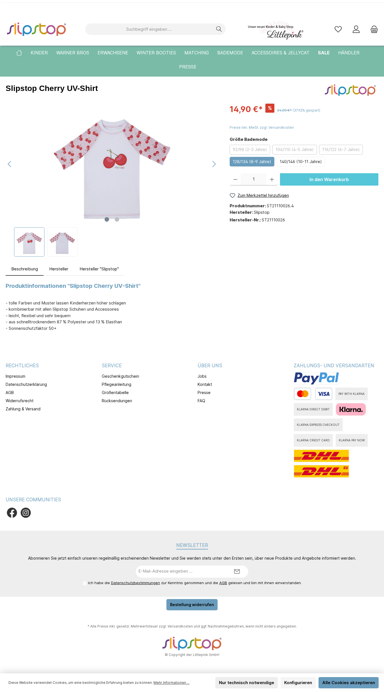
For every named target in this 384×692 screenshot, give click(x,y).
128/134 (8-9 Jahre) (252, 161)
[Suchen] (219, 29)
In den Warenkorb (329, 179)
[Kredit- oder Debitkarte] (313, 394)
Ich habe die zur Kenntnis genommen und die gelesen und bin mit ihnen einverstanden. (195, 582)
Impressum (15, 376)
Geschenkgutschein (120, 376)
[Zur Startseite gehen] (36, 29)
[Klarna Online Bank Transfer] (351, 409)
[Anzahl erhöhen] (272, 179)
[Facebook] (12, 512)
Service (112, 365)
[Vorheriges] (10, 164)
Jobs (202, 376)
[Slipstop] (350, 89)
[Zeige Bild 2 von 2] (117, 219)
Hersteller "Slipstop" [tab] (99, 269)
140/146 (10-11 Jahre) (301, 161)
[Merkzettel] (338, 29)
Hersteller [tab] (58, 269)
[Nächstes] (214, 164)
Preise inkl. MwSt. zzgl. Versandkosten (262, 127)
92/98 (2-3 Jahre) (250, 149)
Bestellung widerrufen (192, 604)
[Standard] (321, 456)
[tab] (25, 269)
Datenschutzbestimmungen (135, 582)
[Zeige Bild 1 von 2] (107, 219)
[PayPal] (316, 378)
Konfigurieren (298, 682)
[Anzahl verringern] (235, 179)
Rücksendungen (117, 400)
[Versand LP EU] (321, 471)
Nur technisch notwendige (246, 682)
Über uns (210, 365)
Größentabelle (115, 392)
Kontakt (205, 384)
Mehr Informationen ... (171, 682)
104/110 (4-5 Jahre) (294, 149)
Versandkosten (180, 626)
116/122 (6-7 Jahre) (341, 149)
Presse (204, 392)
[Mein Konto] (356, 29)
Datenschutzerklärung (26, 384)
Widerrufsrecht (19, 400)
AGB (10, 392)
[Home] (23, 53)
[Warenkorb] (372, 29)
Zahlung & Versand (23, 408)
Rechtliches (22, 365)
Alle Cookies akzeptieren (348, 682)
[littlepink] (275, 29)
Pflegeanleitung (116, 384)
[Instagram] (25, 512)
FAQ (201, 400)
